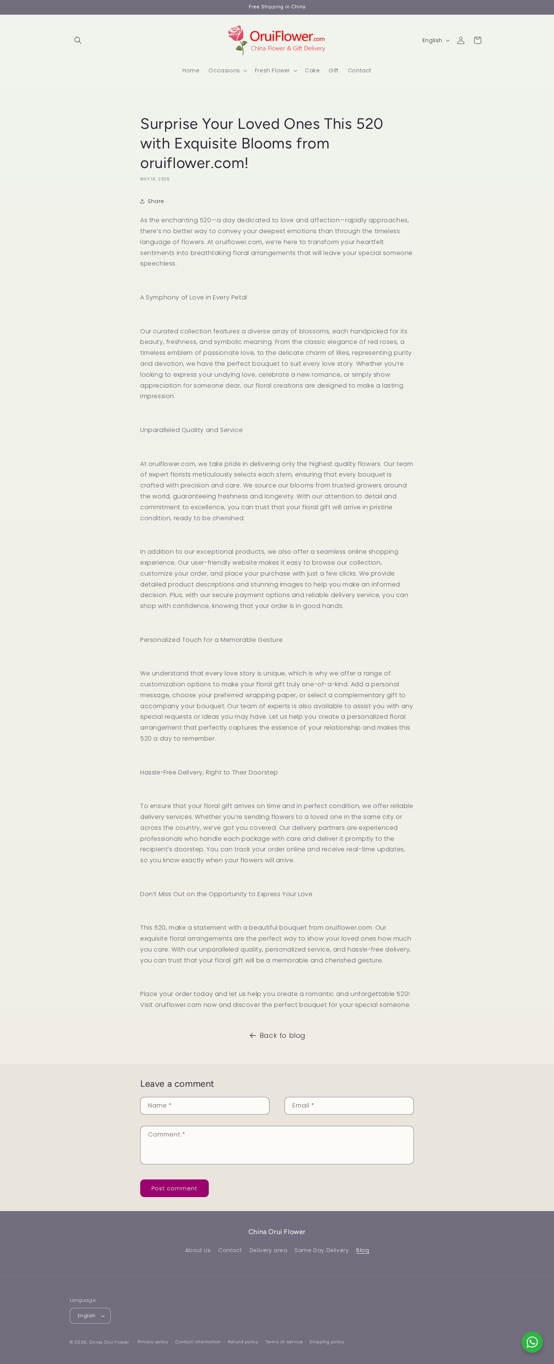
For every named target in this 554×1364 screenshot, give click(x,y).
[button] (78, 40)
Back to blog (283, 1035)
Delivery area (268, 1250)
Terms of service (283, 1342)
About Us (198, 1250)
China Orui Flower (109, 1342)
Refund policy (243, 1342)
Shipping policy (326, 1342)
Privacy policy (153, 1342)
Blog (362, 1250)
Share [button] (156, 201)
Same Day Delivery (322, 1250)
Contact (230, 1250)
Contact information (197, 1342)
